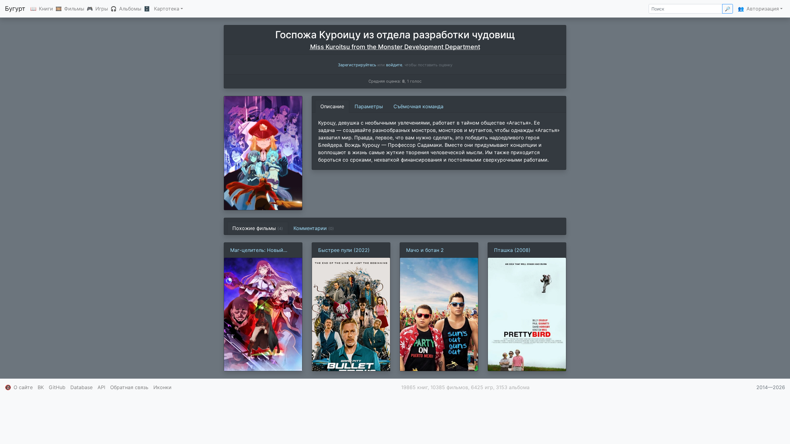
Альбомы (130, 9)
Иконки (162, 387)
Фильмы (74, 9)
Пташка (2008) (512, 250)
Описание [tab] (332, 106)
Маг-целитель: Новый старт (256, 250)
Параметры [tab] (369, 106)
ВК (41, 387)
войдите (394, 65)
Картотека (166, 9)
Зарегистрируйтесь (357, 65)
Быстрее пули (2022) (344, 250)
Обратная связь (129, 387)
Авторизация (762, 9)
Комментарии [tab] (313, 228)
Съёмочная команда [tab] (418, 106)
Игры (101, 9)
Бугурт (15, 8)
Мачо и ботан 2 (425, 250)
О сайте (23, 387)
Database (81, 387)
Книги (46, 9)
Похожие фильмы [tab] (257, 228)
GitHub (57, 387)
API (101, 387)
